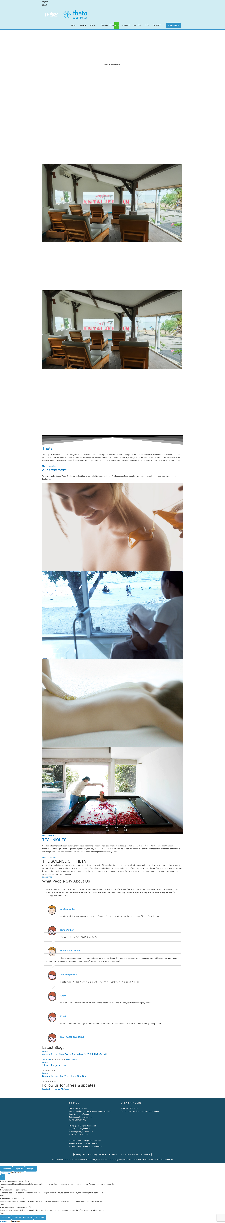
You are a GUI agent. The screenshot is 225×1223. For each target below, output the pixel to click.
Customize (6, 1169)
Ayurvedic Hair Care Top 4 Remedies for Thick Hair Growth (74, 1054)
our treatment (54, 470)
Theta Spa (46, 1059)
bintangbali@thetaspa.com (82, 1132)
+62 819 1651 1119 (78, 1120)
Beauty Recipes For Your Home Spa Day (64, 1076)
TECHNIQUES (54, 839)
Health (74, 1059)
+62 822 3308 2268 (79, 1134)
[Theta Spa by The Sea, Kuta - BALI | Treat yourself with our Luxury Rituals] (51, 14)
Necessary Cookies (10, 1181)
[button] (112, 427)
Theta (47, 448)
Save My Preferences (23, 1217)
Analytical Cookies (9, 1198)
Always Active (24, 1181)
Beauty (45, 1051)
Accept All (31, 1169)
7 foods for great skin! (54, 1065)
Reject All (19, 1169)
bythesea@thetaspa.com (81, 1117)
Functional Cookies (10, 1190)
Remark (21, 1190)
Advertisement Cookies (12, 1207)
